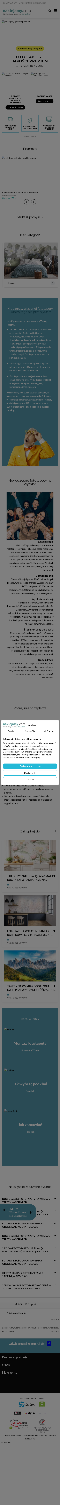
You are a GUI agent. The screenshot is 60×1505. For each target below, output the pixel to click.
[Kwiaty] (31, 261)
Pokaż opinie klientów (16, 1313)
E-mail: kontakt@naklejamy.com (32, 3)
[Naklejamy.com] (17, 12)
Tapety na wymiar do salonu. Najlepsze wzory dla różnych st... (31, 988)
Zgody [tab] (11, 731)
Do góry (8, 1442)
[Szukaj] (50, 11)
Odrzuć (30, 779)
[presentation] (26, 201)
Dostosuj (29, 773)
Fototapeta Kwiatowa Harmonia (20, 192)
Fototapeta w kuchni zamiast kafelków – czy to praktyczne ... (30, 932)
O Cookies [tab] (49, 731)
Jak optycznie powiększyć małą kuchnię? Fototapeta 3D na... (30, 877)
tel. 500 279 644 (10, 3)
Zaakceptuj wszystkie (30, 766)
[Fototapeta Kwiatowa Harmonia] (30, 173)
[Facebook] (55, 3)
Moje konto (9, 1372)
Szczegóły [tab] (30, 731)
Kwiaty (11, 283)
